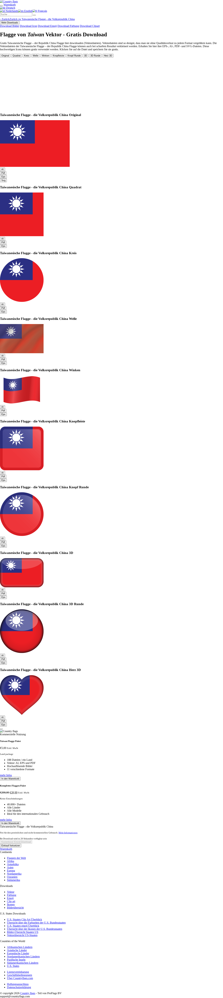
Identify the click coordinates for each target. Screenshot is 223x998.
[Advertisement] (111, 83)
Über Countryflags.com (20, 978)
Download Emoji (47, 25)
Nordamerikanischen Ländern (23, 956)
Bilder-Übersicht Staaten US (22, 932)
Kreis (26, 55)
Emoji (10, 898)
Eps (3, 176)
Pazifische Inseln (16, 959)
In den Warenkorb (10, 778)
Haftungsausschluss (18, 984)
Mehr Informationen (68, 832)
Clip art (11, 901)
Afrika (10, 861)
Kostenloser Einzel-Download (16, 842)
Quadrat (17, 55)
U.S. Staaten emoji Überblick (23, 925)
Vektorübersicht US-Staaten (22, 935)
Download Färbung (68, 25)
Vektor (10, 891)
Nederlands (11, 10)
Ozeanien (12, 876)
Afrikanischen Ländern (19, 947)
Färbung (11, 895)
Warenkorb (6, 848)
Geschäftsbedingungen (19, 975)
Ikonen (11, 904)
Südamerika (13, 880)
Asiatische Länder (17, 950)
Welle (35, 55)
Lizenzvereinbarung (18, 971)
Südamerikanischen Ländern (22, 962)
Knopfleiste (58, 55)
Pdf (3, 173)
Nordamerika (14, 873)
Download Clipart (90, 25)
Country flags (27, 993)
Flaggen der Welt (16, 858)
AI (2, 169)
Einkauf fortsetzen (10, 845)
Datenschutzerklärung (19, 987)
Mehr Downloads (9, 22)
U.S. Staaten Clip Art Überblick (24, 919)
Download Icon (28, 25)
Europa (11, 870)
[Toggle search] (1, 5)
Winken (45, 55)
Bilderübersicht (15, 907)
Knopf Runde (74, 55)
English (28, 10)
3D (85, 55)
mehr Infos (6, 775)
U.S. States (13, 965)
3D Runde (95, 55)
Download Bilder (9, 25)
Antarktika (13, 864)
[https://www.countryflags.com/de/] (9, 1)
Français (42, 10)
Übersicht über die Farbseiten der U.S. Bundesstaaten (36, 922)
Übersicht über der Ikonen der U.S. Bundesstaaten (34, 928)
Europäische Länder (18, 953)
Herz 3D (108, 55)
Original (5, 55)
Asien (10, 867)
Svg (3, 180)
